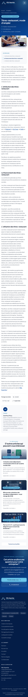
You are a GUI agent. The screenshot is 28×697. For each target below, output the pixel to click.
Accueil (3, 10)
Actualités (8, 10)
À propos (3, 645)
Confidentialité (5, 659)
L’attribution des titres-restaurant (12, 56)
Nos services (4, 648)
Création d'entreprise (6, 623)
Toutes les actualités (14, 544)
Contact (3, 654)
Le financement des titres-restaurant (13, 58)
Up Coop (15, 129)
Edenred (8, 129)
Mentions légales (5, 656)
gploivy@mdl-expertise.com (8, 675)
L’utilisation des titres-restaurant (12, 61)
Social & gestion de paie (7, 629)
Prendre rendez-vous (13, 579)
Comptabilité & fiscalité (7, 626)
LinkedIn (17, 397)
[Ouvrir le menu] (24, 3)
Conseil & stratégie (6, 637)
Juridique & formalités (6, 634)
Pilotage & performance (7, 632)
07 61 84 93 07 (15, 584)
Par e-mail (6, 400)
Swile (22, 129)
